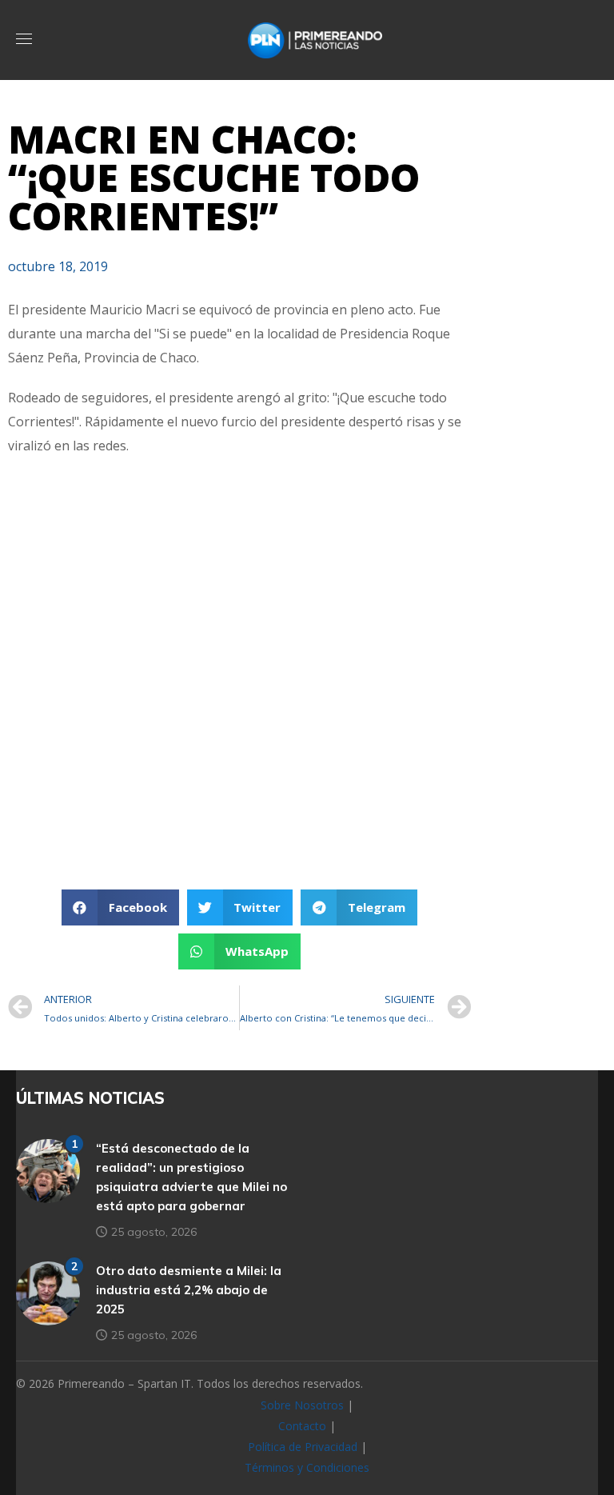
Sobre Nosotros (302, 1405)
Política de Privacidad (302, 1446)
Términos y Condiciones (307, 1467)
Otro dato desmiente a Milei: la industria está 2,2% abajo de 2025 (188, 1290)
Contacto (302, 1425)
